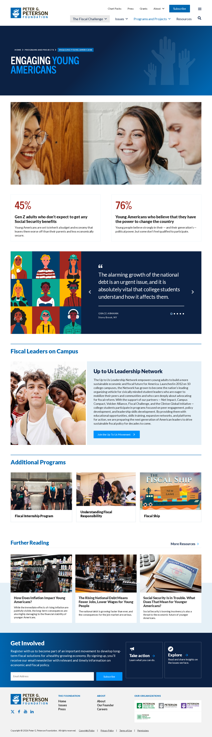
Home (18, 50)
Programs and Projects (150, 19)
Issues (119, 19)
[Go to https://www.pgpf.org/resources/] (183, 656)
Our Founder (105, 705)
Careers (102, 709)
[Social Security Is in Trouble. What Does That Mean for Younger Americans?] (170, 573)
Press (131, 8)
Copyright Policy (87, 730)
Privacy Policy (107, 730)
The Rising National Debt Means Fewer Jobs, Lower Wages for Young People (106, 602)
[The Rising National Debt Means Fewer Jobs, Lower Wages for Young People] (106, 573)
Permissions (143, 730)
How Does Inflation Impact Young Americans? (39, 600)
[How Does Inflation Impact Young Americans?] (41, 573)
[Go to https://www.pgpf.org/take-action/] (144, 654)
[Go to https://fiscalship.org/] (170, 516)
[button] (179, 8)
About (157, 8)
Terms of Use (125, 730)
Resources (184, 19)
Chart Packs (114, 8)
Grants (143, 8)
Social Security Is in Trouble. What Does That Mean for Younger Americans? (169, 602)
